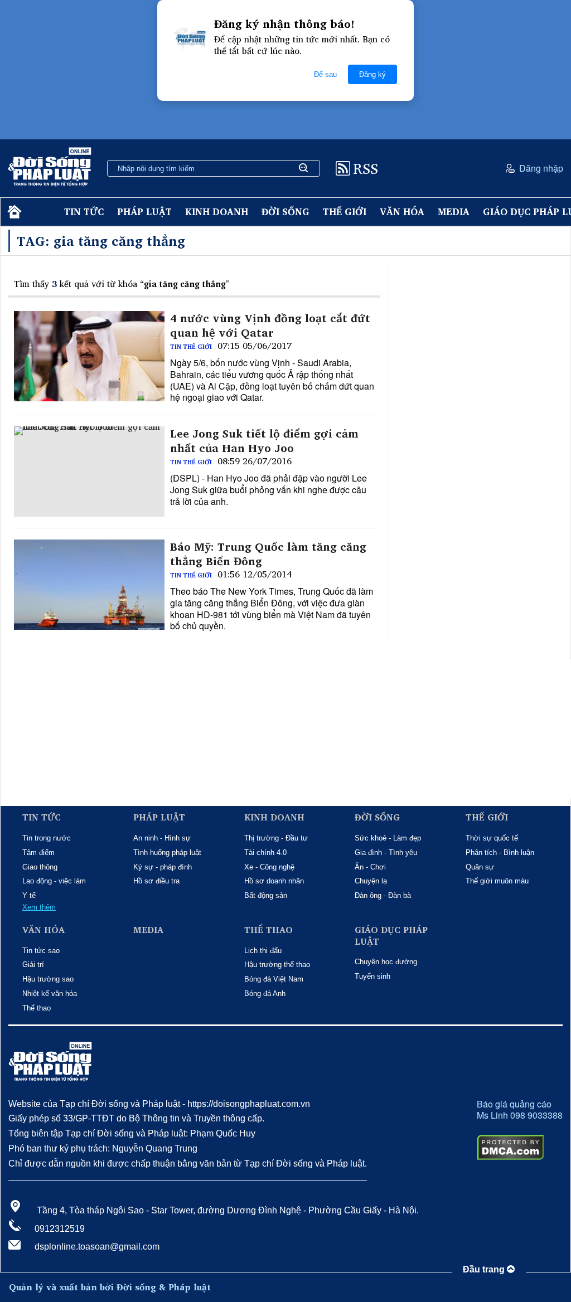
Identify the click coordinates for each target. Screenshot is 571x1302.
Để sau (325, 74)
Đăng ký (372, 74)
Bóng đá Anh (265, 993)
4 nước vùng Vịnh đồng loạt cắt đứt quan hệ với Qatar (270, 325)
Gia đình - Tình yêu (386, 852)
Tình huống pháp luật (167, 852)
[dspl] (13, 212)
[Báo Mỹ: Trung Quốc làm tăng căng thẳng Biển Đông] (89, 585)
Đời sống (285, 211)
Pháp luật (144, 211)
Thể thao (36, 1008)
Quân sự (480, 867)
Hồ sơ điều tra (156, 881)
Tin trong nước (46, 838)
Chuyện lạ (371, 881)
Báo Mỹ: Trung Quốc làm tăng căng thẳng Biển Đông (268, 554)
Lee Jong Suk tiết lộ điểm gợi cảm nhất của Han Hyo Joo (264, 440)
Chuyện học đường (386, 962)
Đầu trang (485, 1269)
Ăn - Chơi (370, 867)
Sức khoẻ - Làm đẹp (388, 838)
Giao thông (39, 867)
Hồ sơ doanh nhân (274, 881)
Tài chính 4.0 (265, 852)
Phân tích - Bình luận (500, 852)
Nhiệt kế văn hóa (49, 993)
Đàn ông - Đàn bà (383, 895)
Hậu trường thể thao (277, 964)
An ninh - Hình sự (162, 838)
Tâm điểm (38, 852)
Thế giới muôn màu (497, 881)
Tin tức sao (41, 950)
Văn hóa (402, 211)
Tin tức (84, 211)
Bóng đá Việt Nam (273, 979)
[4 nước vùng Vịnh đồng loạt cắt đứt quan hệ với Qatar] (89, 356)
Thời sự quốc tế (492, 838)
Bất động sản (265, 895)
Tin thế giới (191, 347)
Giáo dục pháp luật (391, 936)
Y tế (29, 895)
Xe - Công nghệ (269, 867)
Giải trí (33, 964)
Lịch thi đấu (263, 950)
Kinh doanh (216, 211)
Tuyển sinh (372, 976)
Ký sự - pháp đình (162, 867)
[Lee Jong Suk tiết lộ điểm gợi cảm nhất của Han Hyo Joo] (89, 471)
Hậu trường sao (48, 979)
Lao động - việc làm (54, 881)
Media (454, 211)
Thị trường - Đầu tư (276, 838)
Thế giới (344, 211)
